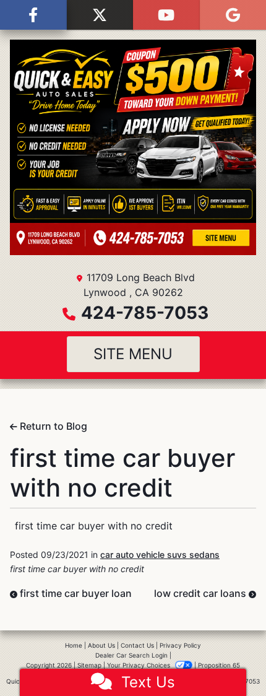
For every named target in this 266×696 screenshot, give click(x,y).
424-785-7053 (144, 312)
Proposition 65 (219, 665)
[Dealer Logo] (133, 147)
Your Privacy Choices (139, 665)
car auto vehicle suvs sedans (160, 554)
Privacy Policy (180, 645)
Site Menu (133, 354)
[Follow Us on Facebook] (33, 15)
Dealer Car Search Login (131, 655)
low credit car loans (201, 593)
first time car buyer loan (74, 593)
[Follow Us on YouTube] (166, 15)
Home (73, 645)
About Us (101, 645)
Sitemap (89, 665)
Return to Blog (52, 426)
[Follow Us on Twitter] (100, 15)
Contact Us (137, 645)
